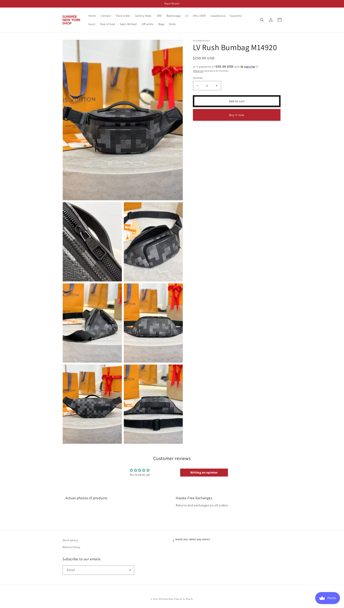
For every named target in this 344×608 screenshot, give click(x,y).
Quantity (198, 78)
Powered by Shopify (183, 599)
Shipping (198, 70)
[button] (262, 20)
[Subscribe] (129, 570)
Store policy (70, 540)
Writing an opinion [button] (204, 472)
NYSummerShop (166, 599)
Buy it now (236, 115)
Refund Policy (71, 547)
